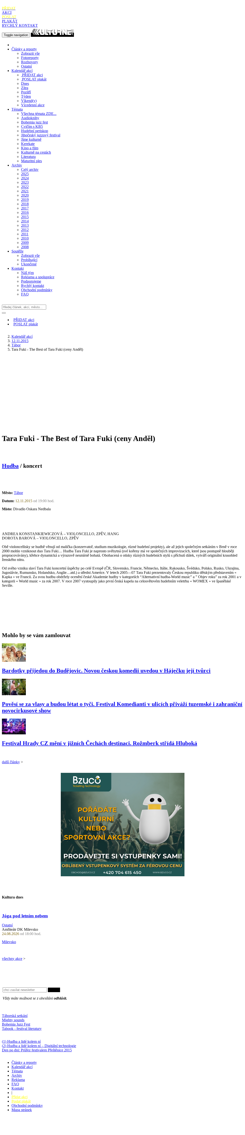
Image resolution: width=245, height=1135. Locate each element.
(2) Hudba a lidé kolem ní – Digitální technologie (39, 1046)
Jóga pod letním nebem (25, 915)
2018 (25, 204)
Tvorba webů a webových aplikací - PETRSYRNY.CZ (80, 1126)
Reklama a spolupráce (37, 277)
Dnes (25, 83)
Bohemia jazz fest (34, 122)
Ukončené (29, 264)
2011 (24, 234)
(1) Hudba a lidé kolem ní (21, 1041)
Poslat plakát (21, 1101)
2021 (25, 191)
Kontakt (17, 268)
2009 (25, 243)
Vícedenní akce (33, 105)
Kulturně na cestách (36, 152)
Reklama (18, 1080)
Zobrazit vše (30, 53)
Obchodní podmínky (36, 290)
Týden (26, 96)
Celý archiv (30, 169)
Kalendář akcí (22, 71)
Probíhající (29, 260)
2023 (25, 182)
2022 (25, 187)
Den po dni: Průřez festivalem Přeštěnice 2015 (37, 1050)
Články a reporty (24, 49)
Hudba (10, 466)
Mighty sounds (13, 1020)
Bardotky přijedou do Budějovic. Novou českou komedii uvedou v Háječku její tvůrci (106, 670)
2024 (25, 178)
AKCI (9, 10)
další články (11, 762)
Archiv (16, 165)
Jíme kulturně (31, 139)
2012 (25, 230)
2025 (25, 174)
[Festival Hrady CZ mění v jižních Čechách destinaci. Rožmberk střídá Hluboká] (14, 733)
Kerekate (28, 144)
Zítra (24, 88)
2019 (25, 200)
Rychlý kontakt (32, 286)
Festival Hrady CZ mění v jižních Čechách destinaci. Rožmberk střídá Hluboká (99, 743)
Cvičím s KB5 (32, 126)
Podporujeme (31, 281)
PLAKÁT (9, 19)
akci (32, 75)
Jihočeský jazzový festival (40, 135)
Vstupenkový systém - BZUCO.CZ (29, 1131)
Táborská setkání (15, 1016)
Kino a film (29, 148)
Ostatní (26, 66)
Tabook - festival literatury (22, 1029)
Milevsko (9, 942)
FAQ (25, 294)
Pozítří (26, 92)
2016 (25, 212)
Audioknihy (30, 118)
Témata (17, 109)
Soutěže (17, 251)
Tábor (16, 345)
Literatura (28, 157)
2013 (25, 225)
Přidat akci (19, 1097)
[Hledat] (4, 313)
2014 (25, 221)
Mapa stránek (21, 1110)
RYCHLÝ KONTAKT (20, 25)
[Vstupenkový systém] (122, 875)
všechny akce (12, 959)
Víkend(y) (29, 101)
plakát (34, 79)
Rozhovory (29, 62)
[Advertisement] (122, 388)
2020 (25, 195)
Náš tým (27, 273)
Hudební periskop (34, 131)
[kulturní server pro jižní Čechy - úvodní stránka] (52, 35)
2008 (25, 247)
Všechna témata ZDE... (38, 114)
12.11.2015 (19, 341)
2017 (25, 208)
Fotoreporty (30, 58)
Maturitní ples (31, 161)
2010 (25, 238)
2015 (25, 217)
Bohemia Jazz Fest (16, 1024)
